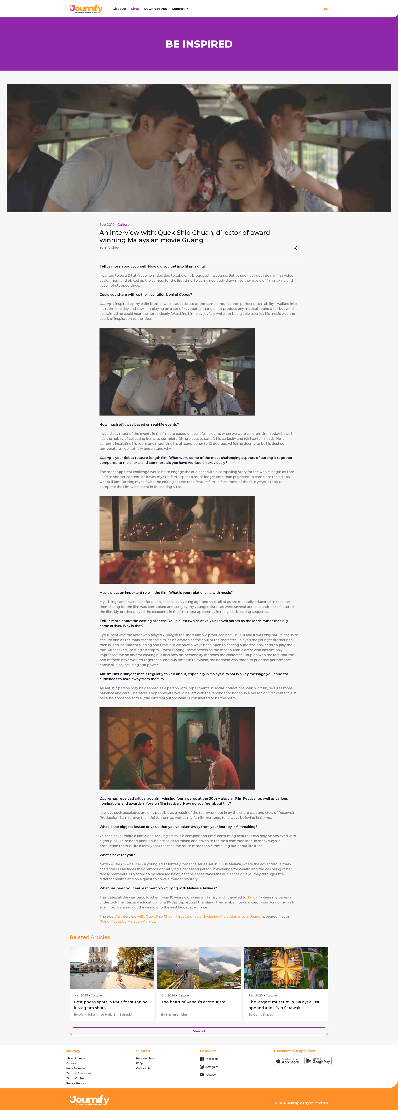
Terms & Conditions (78, 1073)
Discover (119, 9)
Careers (71, 1063)
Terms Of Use (75, 1078)
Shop (135, 9)
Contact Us (143, 1068)
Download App (155, 9)
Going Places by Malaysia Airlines (127, 921)
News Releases (75, 1068)
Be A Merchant (145, 1058)
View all (199, 1031)
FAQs (139, 1063)
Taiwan (253, 897)
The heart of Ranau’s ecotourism (193, 1002)
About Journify (75, 1058)
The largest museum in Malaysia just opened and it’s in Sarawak (284, 1005)
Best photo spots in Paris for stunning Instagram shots (111, 1005)
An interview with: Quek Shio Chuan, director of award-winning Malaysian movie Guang (187, 916)
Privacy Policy (75, 1083)
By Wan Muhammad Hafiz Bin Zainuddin (104, 1014)
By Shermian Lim (174, 1014)
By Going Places (261, 1014)
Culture (123, 225)
